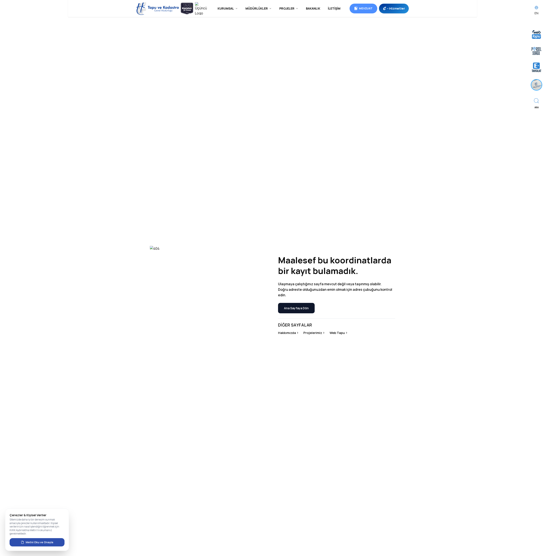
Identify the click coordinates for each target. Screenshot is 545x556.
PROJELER (286, 8)
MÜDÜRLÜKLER (256, 8)
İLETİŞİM (334, 8)
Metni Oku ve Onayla (39, 542)
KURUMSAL (226, 8)
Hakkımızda (287, 333)
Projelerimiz (312, 333)
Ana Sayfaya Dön (296, 308)
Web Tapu (337, 333)
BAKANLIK (313, 8)
